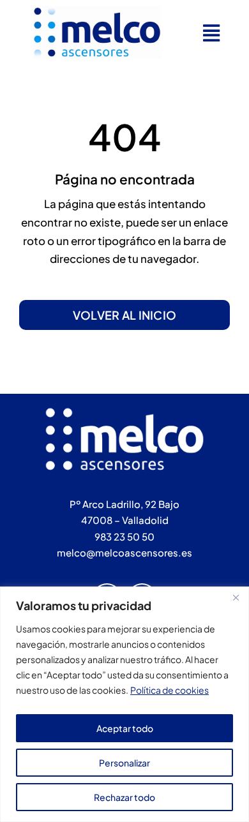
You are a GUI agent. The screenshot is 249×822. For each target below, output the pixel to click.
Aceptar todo (124, 728)
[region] (124, 704)
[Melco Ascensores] (97, 11)
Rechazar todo (124, 797)
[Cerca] (235, 597)
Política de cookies (169, 690)
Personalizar (124, 762)
